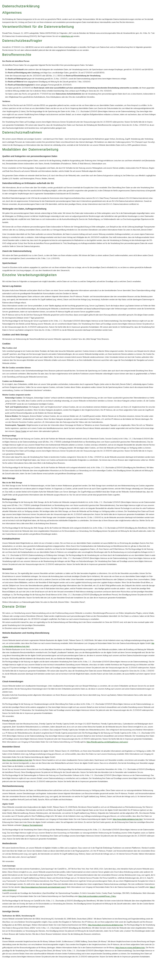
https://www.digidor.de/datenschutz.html (17, 760)
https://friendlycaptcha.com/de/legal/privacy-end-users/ (107, 742)
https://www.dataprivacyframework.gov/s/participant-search (43, 887)
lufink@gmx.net (67, 36)
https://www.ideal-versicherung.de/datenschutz (105, 925)
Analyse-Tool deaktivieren (32, 825)
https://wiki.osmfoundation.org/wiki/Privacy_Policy (97, 896)
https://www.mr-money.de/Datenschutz (130, 948)
